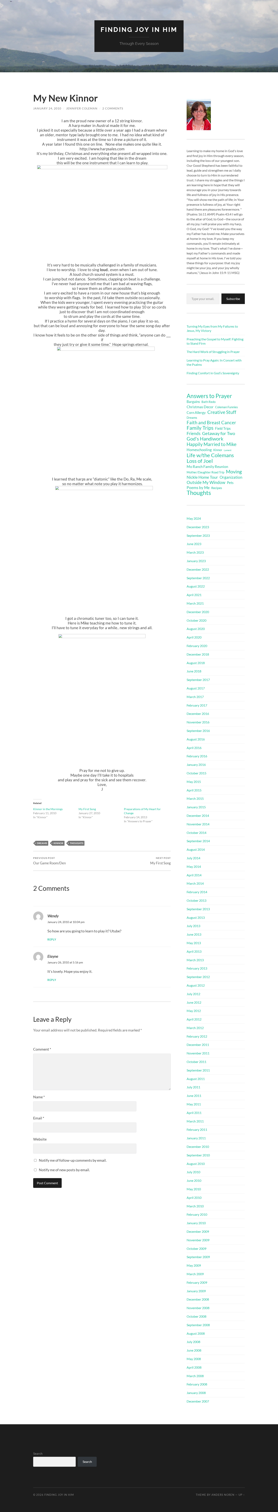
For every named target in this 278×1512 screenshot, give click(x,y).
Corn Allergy (196, 413)
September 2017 (198, 680)
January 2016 (196, 764)
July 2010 (193, 1172)
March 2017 (195, 697)
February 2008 (197, 1384)
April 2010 (194, 1197)
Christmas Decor (200, 407)
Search (38, 1453)
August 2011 (196, 1079)
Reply (51, 939)
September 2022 (198, 578)
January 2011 (196, 1138)
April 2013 (194, 951)
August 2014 (196, 849)
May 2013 (194, 943)
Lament (227, 450)
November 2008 (198, 1308)
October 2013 (196, 900)
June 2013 (194, 934)
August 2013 (196, 917)
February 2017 (197, 705)
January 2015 (196, 807)
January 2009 (196, 1291)
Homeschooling (199, 449)
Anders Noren (222, 1494)
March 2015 (195, 798)
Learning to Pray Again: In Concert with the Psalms (214, 362)
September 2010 (198, 1155)
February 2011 (197, 1129)
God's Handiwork (205, 438)
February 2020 (197, 646)
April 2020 (194, 637)
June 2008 (194, 1350)
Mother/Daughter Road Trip (205, 472)
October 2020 (196, 620)
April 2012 (194, 1019)
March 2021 (195, 603)
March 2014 (195, 883)
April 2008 (194, 1367)
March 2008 (195, 1376)
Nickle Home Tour (202, 477)
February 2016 (197, 756)
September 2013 (198, 909)
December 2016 (198, 713)
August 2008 (196, 1333)
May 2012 (194, 1011)
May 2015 (194, 782)
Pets (230, 483)
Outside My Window (206, 482)
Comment (42, 1049)
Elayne (52, 956)
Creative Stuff (221, 412)
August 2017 (196, 688)
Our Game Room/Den (49, 860)
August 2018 (196, 663)
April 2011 (194, 1113)
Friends (193, 433)
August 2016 (196, 739)
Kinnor (58, 843)
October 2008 (196, 1316)
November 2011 (198, 1053)
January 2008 (196, 1393)
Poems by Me (198, 487)
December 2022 (198, 569)
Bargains (193, 401)
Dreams (42, 843)
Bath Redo (208, 402)
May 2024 (194, 518)
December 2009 (198, 1231)
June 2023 (194, 544)
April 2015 (194, 790)
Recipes (216, 488)
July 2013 (193, 926)
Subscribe (233, 299)
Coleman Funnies (226, 407)
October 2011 (196, 1062)
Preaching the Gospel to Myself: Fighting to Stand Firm (215, 341)
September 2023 (198, 535)
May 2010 (194, 1189)
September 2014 (198, 841)
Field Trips (223, 428)
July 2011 (193, 1087)
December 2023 (198, 527)
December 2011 (198, 1045)
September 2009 (198, 1257)
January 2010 (196, 1223)
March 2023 (195, 552)
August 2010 (196, 1164)
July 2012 (193, 994)
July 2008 (193, 1342)
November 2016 (198, 722)
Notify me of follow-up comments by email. (73, 1160)
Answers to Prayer (209, 395)
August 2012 (196, 985)
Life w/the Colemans (210, 455)
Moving (234, 471)
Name (39, 1097)
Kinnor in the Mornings (48, 809)
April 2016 (194, 748)
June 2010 (194, 1180)
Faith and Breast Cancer (211, 422)
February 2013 (197, 968)
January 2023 (196, 561)
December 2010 (198, 1146)
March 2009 (195, 1274)
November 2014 (198, 824)
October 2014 (196, 832)
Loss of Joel (200, 460)
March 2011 (195, 1121)
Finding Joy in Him (139, 29)
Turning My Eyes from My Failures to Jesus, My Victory (212, 328)
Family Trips (200, 427)
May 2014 (194, 866)
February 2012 (197, 1036)
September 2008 (198, 1325)
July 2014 (193, 858)
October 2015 (196, 773)
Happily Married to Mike (211, 444)
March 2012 (195, 1028)
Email (38, 1118)
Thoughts (76, 843)
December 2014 (198, 815)
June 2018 (194, 671)
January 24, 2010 (47, 108)
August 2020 (196, 629)
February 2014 (197, 892)
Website (40, 1139)
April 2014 (194, 875)
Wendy (53, 915)
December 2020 (198, 612)
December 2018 (198, 654)
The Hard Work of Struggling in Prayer (213, 352)
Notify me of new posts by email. (64, 1170)
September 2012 (198, 977)
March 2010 (195, 1206)
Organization (231, 477)
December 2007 (198, 1401)
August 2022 (196, 586)
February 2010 (197, 1214)
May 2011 (194, 1104)
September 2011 (198, 1070)
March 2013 (195, 960)
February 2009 (197, 1282)
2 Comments (112, 108)
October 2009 (196, 1248)
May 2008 (194, 1359)
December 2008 (198, 1299)
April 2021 (194, 595)
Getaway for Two (218, 433)
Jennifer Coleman (81, 108)
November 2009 (198, 1240)
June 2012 (194, 1002)
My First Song (87, 809)
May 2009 (194, 1265)
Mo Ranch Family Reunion (207, 466)
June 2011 (194, 1095)
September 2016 (198, 731)
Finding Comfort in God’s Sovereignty (213, 373)
